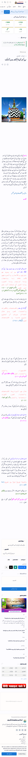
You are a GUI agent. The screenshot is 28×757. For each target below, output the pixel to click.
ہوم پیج (24, 737)
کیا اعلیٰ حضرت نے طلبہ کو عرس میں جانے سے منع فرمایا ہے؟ (13, 631)
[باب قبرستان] (22, 646)
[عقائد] (8, 559)
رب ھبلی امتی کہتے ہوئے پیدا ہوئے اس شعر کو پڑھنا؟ (14, 618)
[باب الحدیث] (8, 675)
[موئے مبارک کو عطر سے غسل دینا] (14, 552)
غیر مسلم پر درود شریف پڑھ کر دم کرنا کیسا (16, 640)
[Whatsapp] (20, 730)
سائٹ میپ (23, 743)
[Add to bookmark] (3, 600)
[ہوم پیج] (24, 6)
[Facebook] (25, 730)
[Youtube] (17, 730)
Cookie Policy (22, 754)
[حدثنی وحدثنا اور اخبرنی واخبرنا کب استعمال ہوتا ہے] (14, 543)
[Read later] (7, 64)
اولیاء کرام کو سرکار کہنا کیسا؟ (18, 657)
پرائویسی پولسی (23, 741)
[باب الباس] (20, 675)
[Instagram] (22, 730)
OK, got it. (9, 754)
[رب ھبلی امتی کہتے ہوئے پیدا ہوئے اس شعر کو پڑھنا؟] (14, 605)
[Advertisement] (14, 83)
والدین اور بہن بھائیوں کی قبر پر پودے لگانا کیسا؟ (15, 649)
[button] (25, 2)
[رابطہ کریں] (9, 6)
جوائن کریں (7, 12)
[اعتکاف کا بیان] (15, 559)
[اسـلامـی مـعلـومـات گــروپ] (19, 2)
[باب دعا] (23, 637)
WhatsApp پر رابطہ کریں (19, 45)
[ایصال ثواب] (8, 671)
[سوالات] (14, 6)
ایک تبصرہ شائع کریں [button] (14, 589)
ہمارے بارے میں (22, 739)
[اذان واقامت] (23, 559)
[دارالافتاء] (19, 6)
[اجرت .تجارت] (20, 668)
